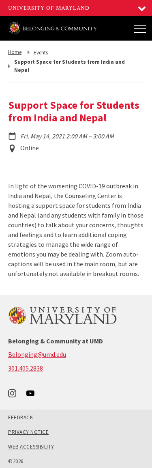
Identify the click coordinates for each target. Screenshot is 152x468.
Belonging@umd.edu (37, 354)
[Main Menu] (140, 28)
